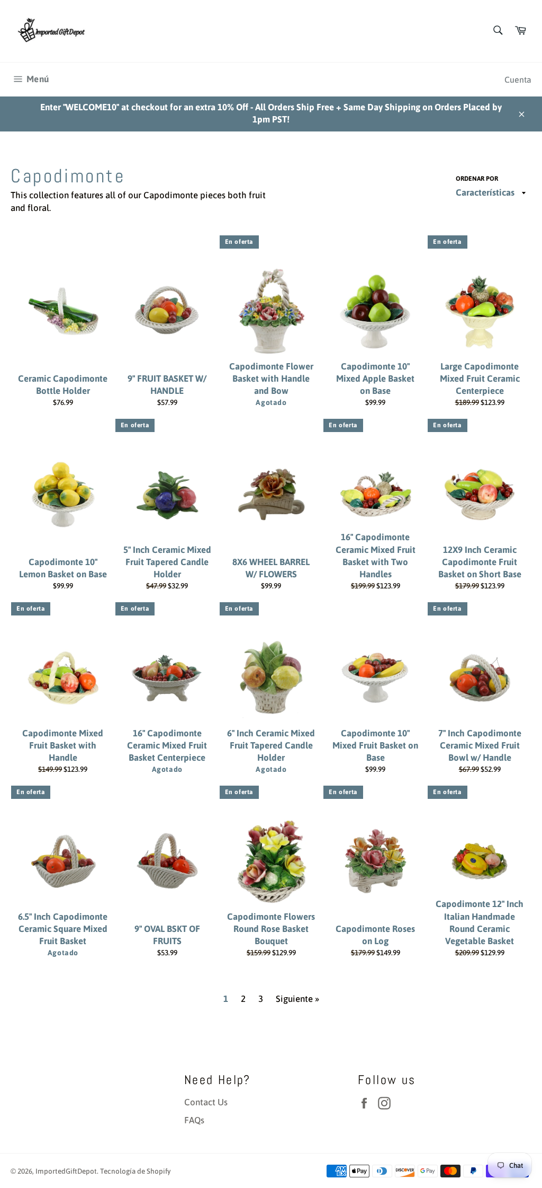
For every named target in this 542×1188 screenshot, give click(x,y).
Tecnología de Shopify (135, 1171)
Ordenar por (477, 178)
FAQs (194, 1120)
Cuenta (517, 79)
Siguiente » (297, 998)
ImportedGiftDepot (66, 1171)
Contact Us (206, 1102)
